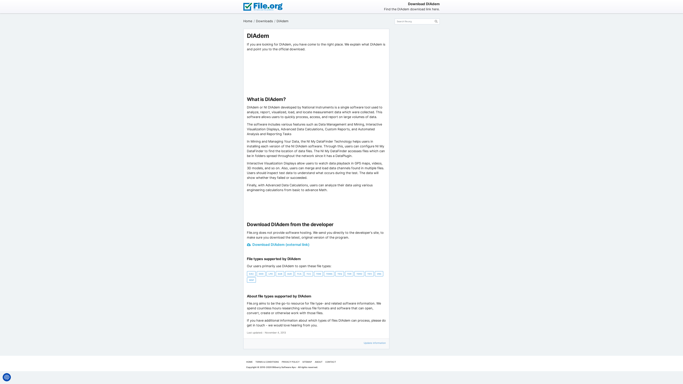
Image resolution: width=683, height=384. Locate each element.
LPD (271, 274)
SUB (280, 274)
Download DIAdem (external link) (280, 244)
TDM (318, 274)
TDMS (329, 274)
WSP (251, 280)
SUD (289, 274)
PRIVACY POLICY (291, 362)
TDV (369, 274)
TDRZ (359, 274)
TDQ (339, 274)
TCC (308, 274)
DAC (251, 274)
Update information (375, 343)
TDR (349, 274)
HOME (249, 362)
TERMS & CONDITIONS (267, 362)
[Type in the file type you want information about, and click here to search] (436, 21)
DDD (261, 274)
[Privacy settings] (7, 377)
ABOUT (318, 362)
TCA (299, 274)
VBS (379, 274)
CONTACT (330, 362)
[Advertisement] (316, 74)
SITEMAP (307, 362)
